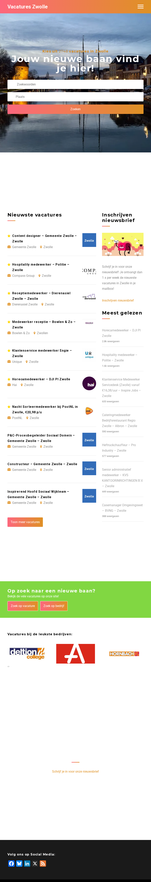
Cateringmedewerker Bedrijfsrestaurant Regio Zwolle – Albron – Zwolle (119, 420)
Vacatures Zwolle (27, 6)
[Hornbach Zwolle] (124, 654)
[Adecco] (75, 653)
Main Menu (141, 7)
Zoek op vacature (23, 606)
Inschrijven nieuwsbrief (118, 300)
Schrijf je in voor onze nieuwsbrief (75, 771)
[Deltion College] (27, 653)
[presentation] (7, 666)
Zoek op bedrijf (53, 606)
